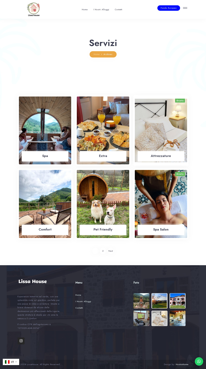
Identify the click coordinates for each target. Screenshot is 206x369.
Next (110, 250)
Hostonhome (182, 364)
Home (85, 9)
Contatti (118, 9)
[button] (199, 361)
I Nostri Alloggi (101, 9)
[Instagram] (21, 340)
